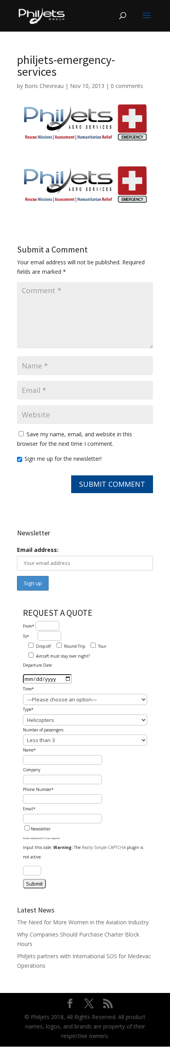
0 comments (127, 86)
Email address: (38, 549)
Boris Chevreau (44, 86)
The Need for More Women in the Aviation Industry (83, 922)
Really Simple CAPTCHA (104, 847)
